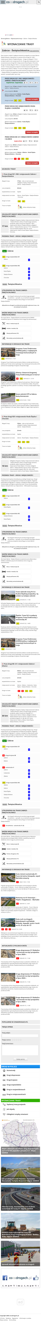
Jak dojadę (10, 1109)
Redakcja (8, 1318)
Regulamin (15, 1318)
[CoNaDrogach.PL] (17, 4)
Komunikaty (12, 1320)
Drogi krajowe (11, 1080)
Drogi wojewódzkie (13, 1085)
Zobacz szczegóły (32, 99)
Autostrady (10, 1070)
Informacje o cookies (25, 1318)
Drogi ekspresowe (13, 1075)
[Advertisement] (20, 21)
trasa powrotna (34, 51)
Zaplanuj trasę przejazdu (16, 1104)
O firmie (2, 1318)
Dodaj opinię (20, 1059)
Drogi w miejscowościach (16, 1094)
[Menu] (3, 2)
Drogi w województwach (15, 1090)
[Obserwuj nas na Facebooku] (20, 1287)
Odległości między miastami (17, 1114)
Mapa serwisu (4, 1320)
